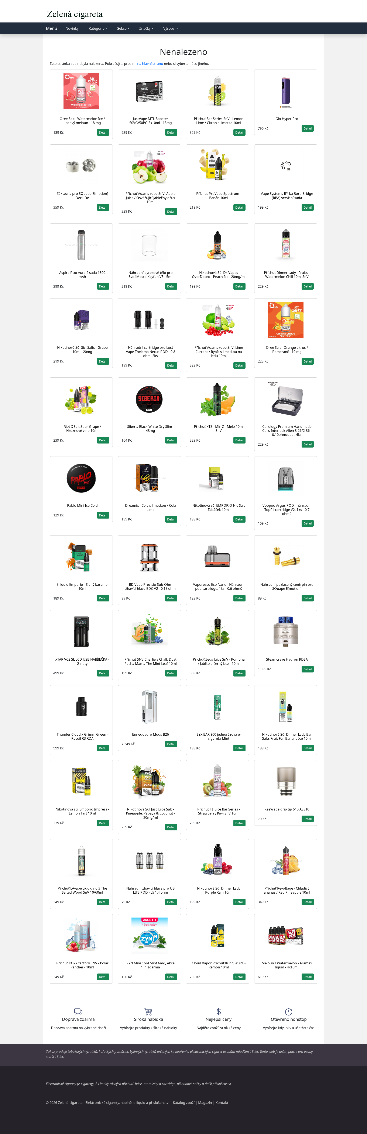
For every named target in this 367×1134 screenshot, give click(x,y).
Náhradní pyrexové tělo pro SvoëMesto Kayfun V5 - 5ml (150, 274)
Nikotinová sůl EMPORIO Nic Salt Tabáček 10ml (218, 507)
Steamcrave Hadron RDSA (287, 659)
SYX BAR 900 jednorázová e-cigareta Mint (219, 736)
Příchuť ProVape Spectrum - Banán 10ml (218, 195)
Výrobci (169, 28)
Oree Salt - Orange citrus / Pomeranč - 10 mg (287, 349)
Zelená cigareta (70, 1102)
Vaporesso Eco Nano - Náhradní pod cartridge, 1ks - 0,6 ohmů (218, 586)
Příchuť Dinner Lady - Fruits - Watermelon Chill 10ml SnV (287, 274)
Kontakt (222, 1102)
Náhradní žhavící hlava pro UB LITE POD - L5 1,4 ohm (150, 890)
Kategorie (96, 28)
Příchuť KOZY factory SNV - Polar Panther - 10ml (82, 965)
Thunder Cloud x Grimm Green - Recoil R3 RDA (82, 736)
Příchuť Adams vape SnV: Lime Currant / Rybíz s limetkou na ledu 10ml (219, 351)
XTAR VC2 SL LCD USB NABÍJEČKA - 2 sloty (82, 661)
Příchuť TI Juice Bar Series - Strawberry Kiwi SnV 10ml (218, 811)
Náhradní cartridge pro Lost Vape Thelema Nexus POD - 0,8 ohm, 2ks (150, 351)
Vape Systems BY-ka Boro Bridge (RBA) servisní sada (287, 195)
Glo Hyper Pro (286, 118)
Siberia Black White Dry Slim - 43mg (150, 428)
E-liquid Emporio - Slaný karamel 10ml (82, 586)
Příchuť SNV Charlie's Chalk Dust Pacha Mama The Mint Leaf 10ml (150, 661)
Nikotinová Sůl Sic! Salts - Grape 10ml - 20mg (82, 349)
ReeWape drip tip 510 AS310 (286, 809)
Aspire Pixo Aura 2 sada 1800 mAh (82, 274)
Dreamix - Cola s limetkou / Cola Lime (150, 507)
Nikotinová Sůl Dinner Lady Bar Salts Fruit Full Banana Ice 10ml (287, 736)
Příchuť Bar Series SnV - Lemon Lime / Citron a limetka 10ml (218, 120)
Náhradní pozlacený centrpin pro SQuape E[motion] (286, 586)
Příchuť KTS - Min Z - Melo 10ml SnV (219, 428)
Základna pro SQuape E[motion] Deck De (82, 195)
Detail (103, 132)
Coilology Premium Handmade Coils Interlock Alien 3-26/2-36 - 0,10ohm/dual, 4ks (287, 430)
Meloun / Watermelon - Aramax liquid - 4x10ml (287, 965)
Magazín (205, 1102)
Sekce (122, 28)
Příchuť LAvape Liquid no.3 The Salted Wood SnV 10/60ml (82, 890)
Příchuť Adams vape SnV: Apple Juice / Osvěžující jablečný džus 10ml (150, 197)
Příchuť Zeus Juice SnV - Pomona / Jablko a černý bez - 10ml (219, 661)
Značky (145, 28)
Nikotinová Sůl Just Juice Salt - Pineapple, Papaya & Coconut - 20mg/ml (150, 813)
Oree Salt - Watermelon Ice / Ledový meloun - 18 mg (82, 120)
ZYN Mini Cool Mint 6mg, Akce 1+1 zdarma (151, 965)
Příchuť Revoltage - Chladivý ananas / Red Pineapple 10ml (287, 890)
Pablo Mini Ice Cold (82, 505)
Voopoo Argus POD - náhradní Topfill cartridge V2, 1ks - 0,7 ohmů (287, 509)
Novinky (72, 28)
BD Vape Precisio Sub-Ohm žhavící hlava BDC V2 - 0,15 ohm (150, 586)
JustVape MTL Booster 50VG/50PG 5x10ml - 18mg (150, 120)
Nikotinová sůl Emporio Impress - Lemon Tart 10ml (82, 811)
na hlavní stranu (150, 63)
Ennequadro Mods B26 (150, 734)
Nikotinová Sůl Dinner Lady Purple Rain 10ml (218, 890)
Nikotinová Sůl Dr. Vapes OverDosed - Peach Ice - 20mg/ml (219, 274)
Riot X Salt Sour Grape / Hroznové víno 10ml (82, 428)
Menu (51, 28)
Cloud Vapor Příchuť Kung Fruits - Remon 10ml (219, 965)
